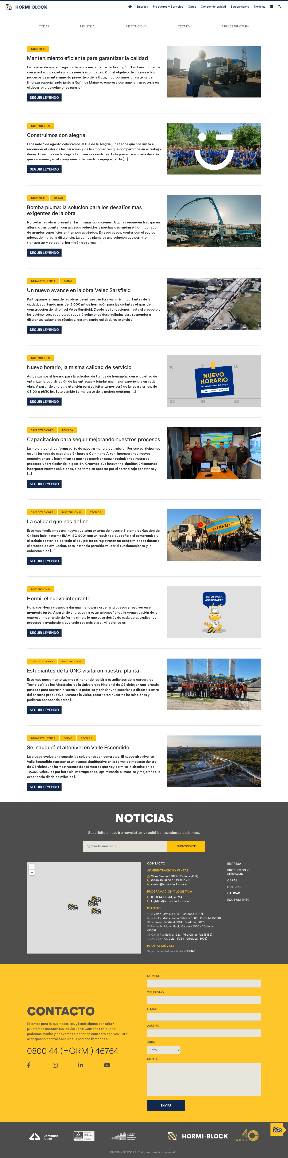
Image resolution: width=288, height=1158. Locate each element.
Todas (44, 26)
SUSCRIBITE (186, 846)
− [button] (32, 872)
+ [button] (32, 866)
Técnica (184, 26)
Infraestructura (235, 26)
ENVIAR (166, 1105)
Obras (192, 6)
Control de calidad (213, 6)
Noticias (259, 6)
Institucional (137, 26)
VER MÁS (189, 951)
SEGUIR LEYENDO (44, 97)
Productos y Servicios (168, 6)
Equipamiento (240, 6)
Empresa (142, 6)
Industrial (87, 26)
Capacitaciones (42, 430)
